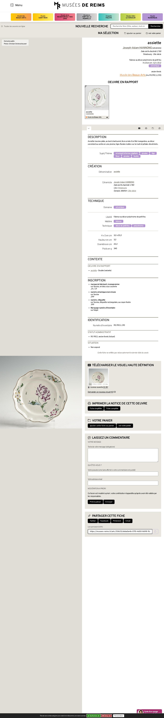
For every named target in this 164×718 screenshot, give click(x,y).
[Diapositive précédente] (87, 102)
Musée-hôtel (130, 17)
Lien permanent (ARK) (95, 527)
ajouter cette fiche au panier (102, 426)
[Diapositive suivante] (159, 102)
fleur (117, 156)
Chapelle (109, 17)
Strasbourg (122, 188)
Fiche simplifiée (96, 408)
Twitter (93, 521)
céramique (155, 66)
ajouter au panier (134, 33)
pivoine (144, 153)
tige (153, 153)
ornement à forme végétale (127, 153)
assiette (89, 112)
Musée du (86, 17)
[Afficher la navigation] (12, 5)
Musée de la (65, 17)
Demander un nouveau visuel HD (100, 392)
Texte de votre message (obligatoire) (101, 447)
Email (128, 521)
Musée (43, 17)
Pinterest (117, 521)
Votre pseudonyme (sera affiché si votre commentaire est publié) (111, 470)
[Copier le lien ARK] (155, 531)
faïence (118, 221)
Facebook (104, 521)
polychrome (138, 226)
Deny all (107, 716)
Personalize (118, 716)
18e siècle (132, 191)
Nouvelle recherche (92, 26)
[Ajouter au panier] (107, 87)
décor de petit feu (123, 226)
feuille (136, 156)
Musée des (21, 17)
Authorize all (94, 716)
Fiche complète (112, 408)
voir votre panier (154, 33)
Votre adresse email (95, 479)
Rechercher (156, 26)
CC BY (105, 387)
